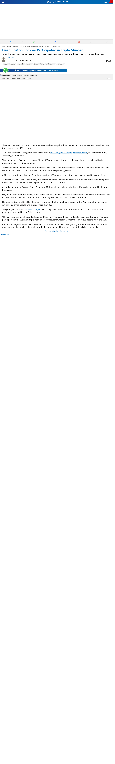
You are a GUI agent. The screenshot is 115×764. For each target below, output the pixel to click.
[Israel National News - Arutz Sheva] (57, 2)
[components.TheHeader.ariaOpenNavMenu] (18, 2)
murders (60, 64)
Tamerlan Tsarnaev (24, 64)
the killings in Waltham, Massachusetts (68, 152)
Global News (21, 46)
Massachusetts (9, 64)
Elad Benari (11, 58)
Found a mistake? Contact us (56, 231)
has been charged (32, 209)
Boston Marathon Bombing (44, 64)
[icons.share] (111, 1)
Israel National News (9, 46)
